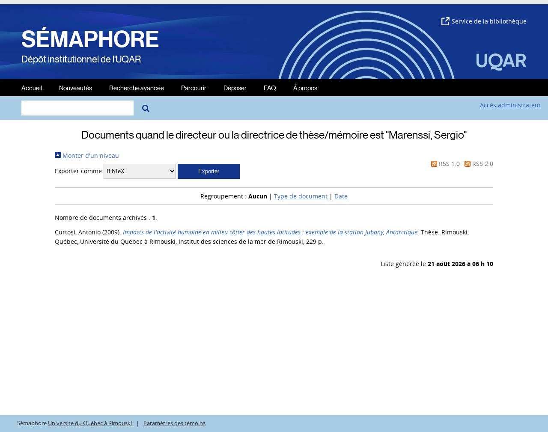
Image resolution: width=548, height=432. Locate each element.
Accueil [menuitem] (31, 87)
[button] (209, 171)
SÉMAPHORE (90, 39)
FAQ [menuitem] (270, 87)
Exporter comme (78, 171)
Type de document (301, 196)
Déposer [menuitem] (235, 87)
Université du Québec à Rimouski (90, 423)
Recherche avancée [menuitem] (136, 87)
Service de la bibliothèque (489, 21)
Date (341, 196)
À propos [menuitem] (305, 87)
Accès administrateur (510, 105)
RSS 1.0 (448, 164)
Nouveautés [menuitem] (75, 87)
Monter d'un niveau (90, 155)
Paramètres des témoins (174, 423)
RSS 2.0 (482, 164)
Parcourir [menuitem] (193, 87)
